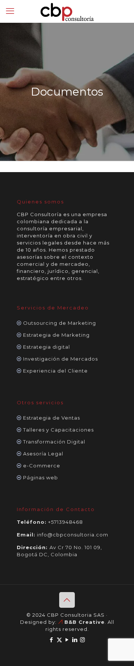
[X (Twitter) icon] (59, 639)
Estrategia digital (46, 347)
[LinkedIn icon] (75, 639)
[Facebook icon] (51, 639)
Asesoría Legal (43, 454)
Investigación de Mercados (60, 359)
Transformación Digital (54, 442)
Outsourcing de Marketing (59, 323)
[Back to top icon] (67, 600)
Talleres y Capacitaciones (58, 430)
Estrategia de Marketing (56, 335)
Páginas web (40, 477)
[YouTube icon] (67, 639)
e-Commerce (41, 466)
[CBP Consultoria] (67, 11)
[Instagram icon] (83, 639)
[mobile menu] (10, 11)
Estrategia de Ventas (51, 418)
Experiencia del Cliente (55, 371)
